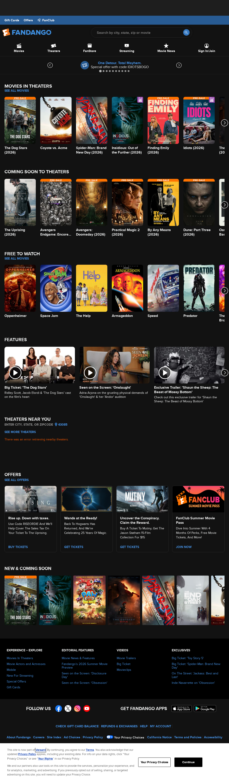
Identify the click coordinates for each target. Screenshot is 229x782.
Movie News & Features (78, 658)
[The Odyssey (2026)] (124, 600)
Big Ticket (123, 664)
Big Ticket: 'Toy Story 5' (188, 658)
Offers (28, 20)
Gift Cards (11, 20)
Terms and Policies (187, 737)
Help (144, 726)
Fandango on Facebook (58, 708)
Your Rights (45, 758)
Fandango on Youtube (86, 708)
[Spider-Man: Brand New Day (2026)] (158, 600)
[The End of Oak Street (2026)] (193, 600)
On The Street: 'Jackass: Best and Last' (195, 675)
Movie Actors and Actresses (26, 664)
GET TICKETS (129, 547)
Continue (188, 762)
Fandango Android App (205, 708)
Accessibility (213, 737)
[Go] (186, 32)
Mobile (11, 669)
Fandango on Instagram (77, 708)
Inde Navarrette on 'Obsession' (193, 682)
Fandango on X (68, 708)
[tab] (100, 71)
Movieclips (124, 669)
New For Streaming (20, 675)
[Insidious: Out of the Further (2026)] (55, 600)
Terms (90, 750)
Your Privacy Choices (129, 737)
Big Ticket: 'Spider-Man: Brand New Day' (196, 666)
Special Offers (16, 681)
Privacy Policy (93, 737)
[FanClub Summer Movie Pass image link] (198, 498)
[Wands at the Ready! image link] (86, 498)
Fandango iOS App (182, 708)
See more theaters (20, 432)
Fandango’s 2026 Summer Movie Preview (85, 666)
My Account (160, 726)
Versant (41, 750)
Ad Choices (72, 737)
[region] (114, 762)
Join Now (184, 547)
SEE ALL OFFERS (16, 480)
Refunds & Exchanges (119, 726)
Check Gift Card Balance (77, 726)
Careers (39, 737)
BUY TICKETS (18, 547)
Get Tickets (73, 547)
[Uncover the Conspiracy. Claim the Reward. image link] (142, 498)
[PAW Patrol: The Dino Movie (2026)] (89, 600)
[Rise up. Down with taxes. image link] (31, 498)
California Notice (159, 737)
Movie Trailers (126, 658)
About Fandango (19, 737)
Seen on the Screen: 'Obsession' (84, 682)
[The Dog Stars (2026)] (20, 600)
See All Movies (16, 90)
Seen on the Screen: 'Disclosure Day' (84, 675)
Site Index (54, 737)
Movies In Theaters (20, 658)
